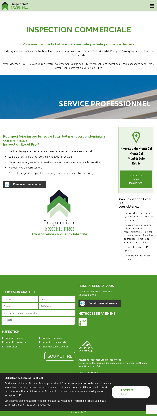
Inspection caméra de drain (55, 346)
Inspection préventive (15, 342)
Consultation (11, 346)
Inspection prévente (52, 338)
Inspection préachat (15, 338)
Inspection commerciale (54, 342)
